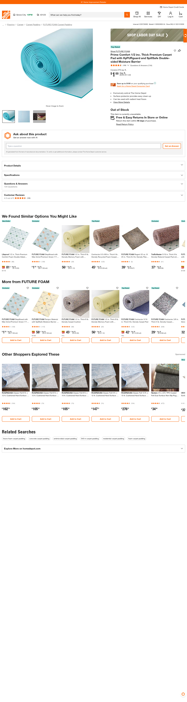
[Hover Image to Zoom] (55, 67)
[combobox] (86, 14)
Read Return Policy (125, 124)
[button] (93, 165)
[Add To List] (175, 51)
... (3, 25)
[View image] (8, 116)
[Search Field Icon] (127, 15)
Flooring (11, 24)
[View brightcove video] (39, 116)
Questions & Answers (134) (141, 65)
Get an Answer (172, 146)
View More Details (121, 102)
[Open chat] (185, 35)
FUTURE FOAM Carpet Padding (57, 24)
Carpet (20, 24)
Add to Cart (15, 340)
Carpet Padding (33, 24)
